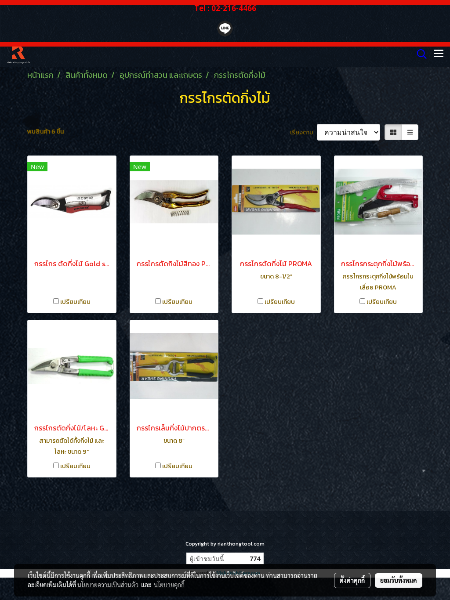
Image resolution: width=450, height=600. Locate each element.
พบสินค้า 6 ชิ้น (45, 131)
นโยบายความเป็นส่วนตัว (107, 585)
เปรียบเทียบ (75, 302)
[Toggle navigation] (438, 54)
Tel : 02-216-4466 (225, 8)
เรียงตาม (303, 132)
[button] (419, 54)
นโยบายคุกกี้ (169, 585)
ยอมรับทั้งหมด (398, 580)
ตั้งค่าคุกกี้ (352, 580)
